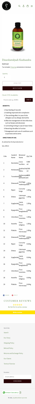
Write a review (17, 312)
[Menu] (32, 6)
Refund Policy (8, 348)
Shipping (13, 67)
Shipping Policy (9, 343)
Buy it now (17, 88)
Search (6, 333)
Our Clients (7, 359)
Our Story (7, 338)
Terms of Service (9, 364)
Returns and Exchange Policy (13, 353)
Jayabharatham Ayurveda (20, 398)
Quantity (5, 74)
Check (28, 100)
